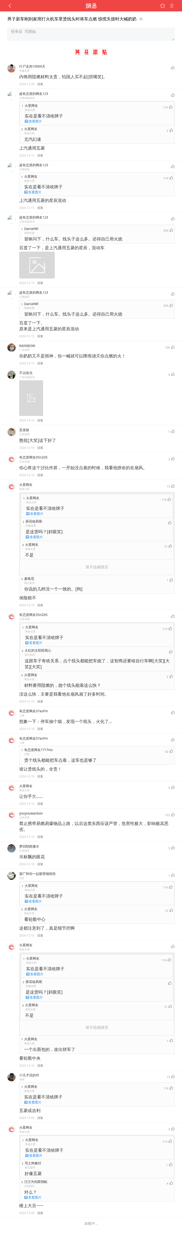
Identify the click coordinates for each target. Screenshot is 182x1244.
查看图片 (35, 121)
